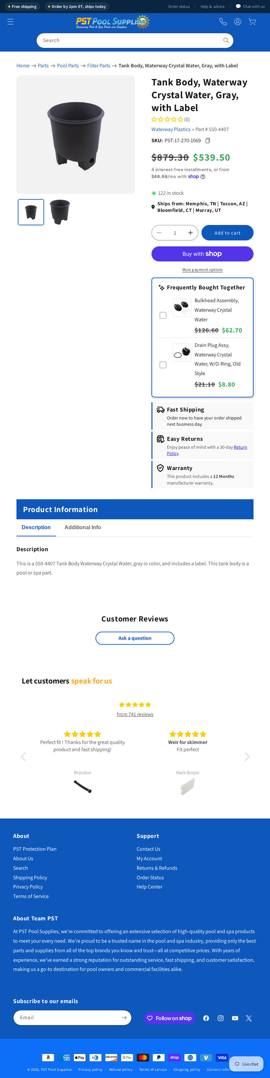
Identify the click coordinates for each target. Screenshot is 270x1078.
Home (23, 65)
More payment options (202, 269)
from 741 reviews (135, 714)
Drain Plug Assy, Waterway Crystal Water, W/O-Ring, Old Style (218, 359)
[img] (135, 705)
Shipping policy (187, 1069)
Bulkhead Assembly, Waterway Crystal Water (217, 310)
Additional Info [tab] (83, 527)
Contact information (225, 1069)
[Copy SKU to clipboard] (207, 140)
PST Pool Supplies (56, 1069)
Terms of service (153, 1069)
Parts (43, 65)
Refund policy (121, 1069)
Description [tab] (36, 527)
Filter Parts (98, 65)
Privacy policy (90, 1069)
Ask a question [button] (135, 638)
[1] (31, 212)
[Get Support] (223, 21)
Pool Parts (68, 65)
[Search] (226, 40)
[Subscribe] (124, 1017)
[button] (252, 21)
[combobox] (135, 40)
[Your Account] (237, 21)
